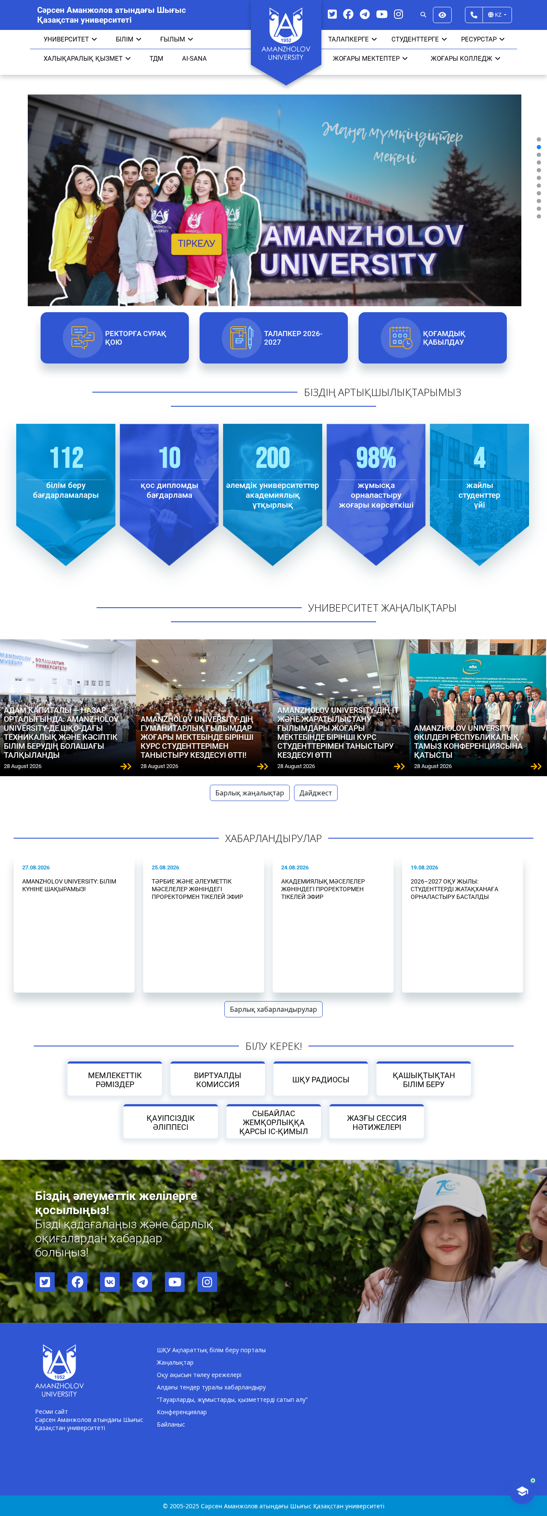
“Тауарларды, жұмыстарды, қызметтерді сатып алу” (232, 1399)
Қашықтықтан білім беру (424, 1080)
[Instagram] (398, 14)
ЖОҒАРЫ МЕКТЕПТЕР (366, 58)
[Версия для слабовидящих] (442, 15)
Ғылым (172, 39)
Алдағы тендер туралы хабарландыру (211, 1387)
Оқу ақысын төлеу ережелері (199, 1375)
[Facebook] (348, 14)
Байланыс (171, 1424)
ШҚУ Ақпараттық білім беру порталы (211, 1350)
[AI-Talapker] (522, 1491)
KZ (498, 14)
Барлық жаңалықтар (249, 793)
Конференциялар (182, 1412)
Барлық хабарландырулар (273, 1009)
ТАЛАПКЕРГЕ (348, 39)
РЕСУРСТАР (479, 39)
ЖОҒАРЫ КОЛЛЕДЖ (461, 58)
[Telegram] (365, 14)
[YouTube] (382, 14)
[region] (273, 178)
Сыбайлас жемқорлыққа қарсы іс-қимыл (273, 1122)
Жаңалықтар (175, 1362)
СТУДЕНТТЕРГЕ (415, 39)
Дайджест (316, 793)
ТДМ (156, 58)
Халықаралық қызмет (83, 58)
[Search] (423, 15)
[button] (539, 139)
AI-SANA (194, 58)
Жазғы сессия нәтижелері (376, 1123)
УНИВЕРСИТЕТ (66, 39)
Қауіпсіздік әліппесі (171, 1123)
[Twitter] (332, 14)
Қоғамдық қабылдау (444, 337)
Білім (124, 39)
